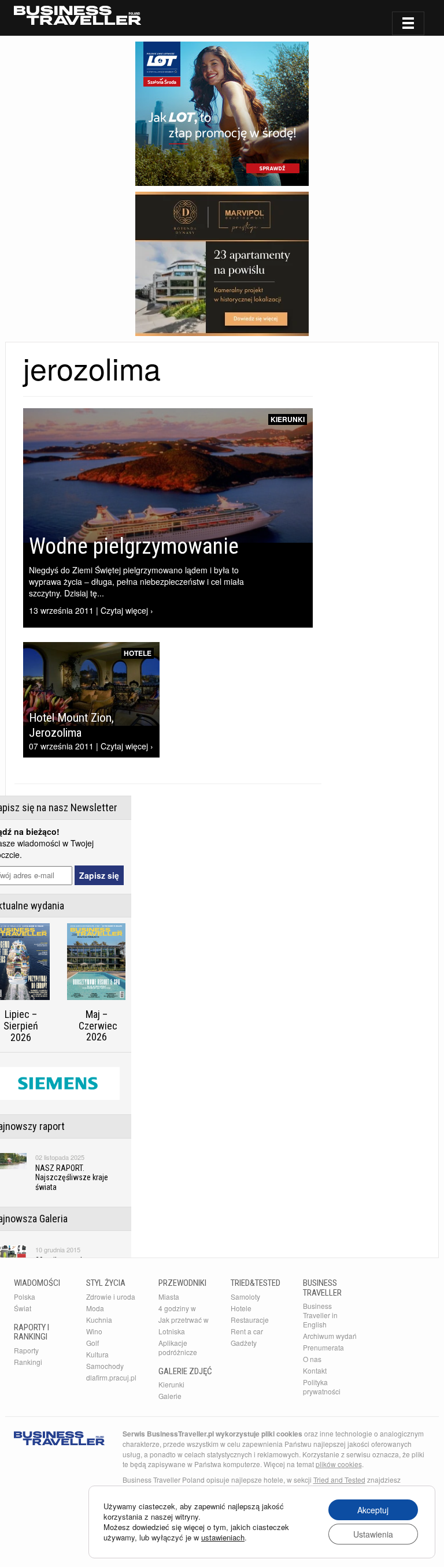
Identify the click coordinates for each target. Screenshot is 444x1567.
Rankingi (28, 1362)
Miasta (168, 1296)
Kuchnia (99, 1320)
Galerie (170, 1396)
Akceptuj (372, 1510)
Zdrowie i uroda (110, 1296)
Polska (24, 1296)
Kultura (97, 1354)
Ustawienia (373, 1534)
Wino (94, 1331)
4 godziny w (177, 1308)
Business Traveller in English (320, 1315)
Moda (95, 1308)
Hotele (137, 653)
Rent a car (247, 1331)
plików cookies (339, 1464)
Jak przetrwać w (183, 1320)
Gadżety (244, 1343)
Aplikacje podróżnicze (177, 1347)
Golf (92, 1343)
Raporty (26, 1350)
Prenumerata (323, 1347)
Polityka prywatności (322, 1386)
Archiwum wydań (330, 1336)
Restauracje (250, 1320)
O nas (312, 1359)
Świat (22, 1308)
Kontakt (315, 1370)
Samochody (105, 1366)
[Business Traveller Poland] (77, 15)
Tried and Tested (339, 1479)
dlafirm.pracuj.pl (111, 1377)
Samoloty (245, 1296)
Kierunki (288, 419)
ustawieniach (223, 1537)
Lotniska (171, 1331)
